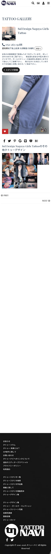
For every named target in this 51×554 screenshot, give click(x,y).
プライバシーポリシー (12, 466)
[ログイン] (43, 3)
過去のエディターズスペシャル (15, 462)
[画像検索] (38, 3)
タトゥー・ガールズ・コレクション (17, 506)
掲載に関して (8, 487)
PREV (6, 195)
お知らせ (6, 441)
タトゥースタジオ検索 (12, 480)
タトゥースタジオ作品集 (13, 484)
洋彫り (38, 48)
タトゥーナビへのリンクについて (16, 459)
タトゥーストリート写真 (13, 509)
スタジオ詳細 (12, 69)
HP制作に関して (9, 452)
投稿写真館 (7, 513)
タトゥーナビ (31, 545)
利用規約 (6, 469)
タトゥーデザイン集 (11, 494)
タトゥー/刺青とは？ (11, 448)
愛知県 (5, 48)
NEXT (44, 200)
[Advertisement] (25, 318)
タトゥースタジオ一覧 (12, 477)
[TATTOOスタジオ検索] (33, 3)
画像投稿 (6, 516)
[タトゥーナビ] (8, 2)
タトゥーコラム (9, 445)
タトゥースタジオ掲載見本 (13, 491)
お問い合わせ (8, 455)
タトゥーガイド (9, 520)
